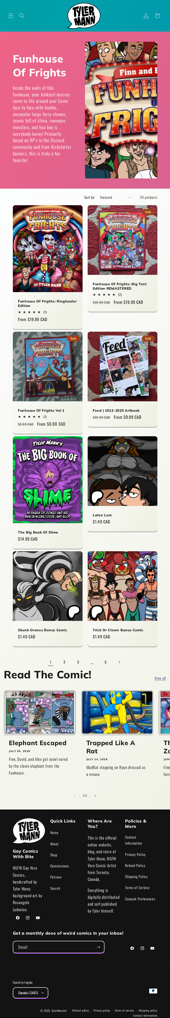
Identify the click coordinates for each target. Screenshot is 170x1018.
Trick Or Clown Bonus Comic (118, 630)
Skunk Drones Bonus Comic (42, 630)
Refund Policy (135, 865)
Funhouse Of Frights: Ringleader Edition (47, 303)
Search (55, 888)
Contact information (145, 1015)
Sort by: (89, 197)
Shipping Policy (136, 876)
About (54, 843)
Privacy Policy (135, 854)
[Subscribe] (98, 947)
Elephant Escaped (38, 743)
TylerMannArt (59, 1010)
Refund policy (80, 1010)
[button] (10, 15)
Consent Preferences (140, 898)
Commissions (59, 866)
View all (160, 678)
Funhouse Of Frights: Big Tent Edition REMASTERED (120, 286)
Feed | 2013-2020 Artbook (116, 410)
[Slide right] (95, 795)
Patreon (56, 877)
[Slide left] (74, 795)
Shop (53, 854)
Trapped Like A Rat (110, 747)
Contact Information (133, 840)
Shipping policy (148, 1010)
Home (54, 832)
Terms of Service (137, 887)
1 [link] (51, 662)
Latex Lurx (102, 515)
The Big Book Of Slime (38, 532)
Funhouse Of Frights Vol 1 (41, 410)
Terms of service (124, 1010)
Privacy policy (102, 1010)
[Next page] (119, 662)
